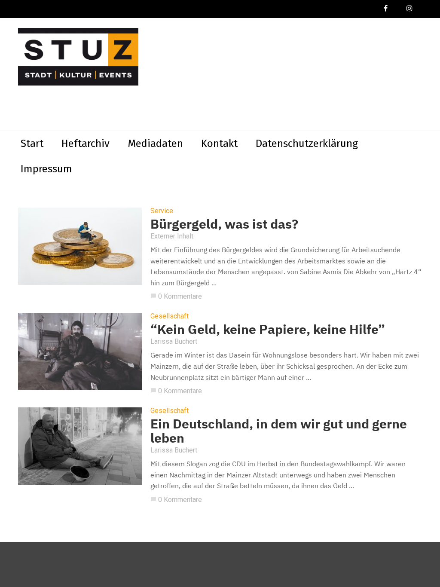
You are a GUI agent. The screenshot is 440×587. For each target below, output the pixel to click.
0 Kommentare (176, 296)
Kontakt (219, 144)
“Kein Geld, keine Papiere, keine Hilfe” (267, 329)
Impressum (46, 169)
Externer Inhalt (171, 236)
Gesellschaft (169, 316)
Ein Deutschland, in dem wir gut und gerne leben (278, 430)
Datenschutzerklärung (307, 144)
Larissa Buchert (173, 341)
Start (32, 144)
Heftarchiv (85, 144)
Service (161, 211)
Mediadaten (155, 144)
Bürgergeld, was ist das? (224, 224)
